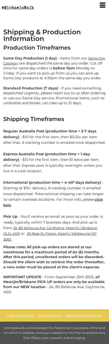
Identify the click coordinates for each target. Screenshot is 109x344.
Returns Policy (50, 315)
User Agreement (20, 315)
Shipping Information (84, 315)
